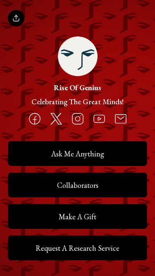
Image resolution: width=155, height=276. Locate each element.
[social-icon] (35, 119)
